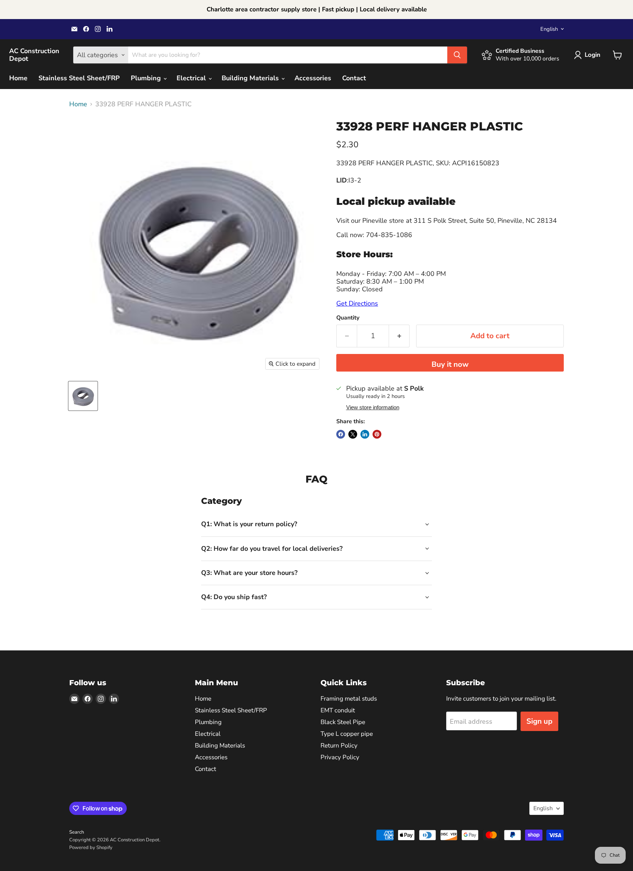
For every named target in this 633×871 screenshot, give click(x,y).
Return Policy (339, 745)
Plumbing (147, 78)
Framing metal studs (349, 698)
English (549, 29)
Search (76, 832)
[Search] (457, 55)
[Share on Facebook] (340, 434)
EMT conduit (338, 710)
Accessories (313, 78)
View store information (372, 407)
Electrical (192, 78)
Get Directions (357, 303)
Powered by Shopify (90, 847)
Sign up (539, 721)
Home (18, 78)
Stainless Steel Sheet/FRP (79, 78)
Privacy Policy (340, 757)
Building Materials (251, 78)
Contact (354, 78)
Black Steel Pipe (343, 722)
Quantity (347, 317)
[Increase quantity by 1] (399, 336)
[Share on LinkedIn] (364, 434)
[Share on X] (352, 434)
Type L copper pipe (347, 734)
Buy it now (450, 364)
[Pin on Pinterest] (377, 434)
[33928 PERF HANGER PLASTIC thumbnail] (83, 395)
